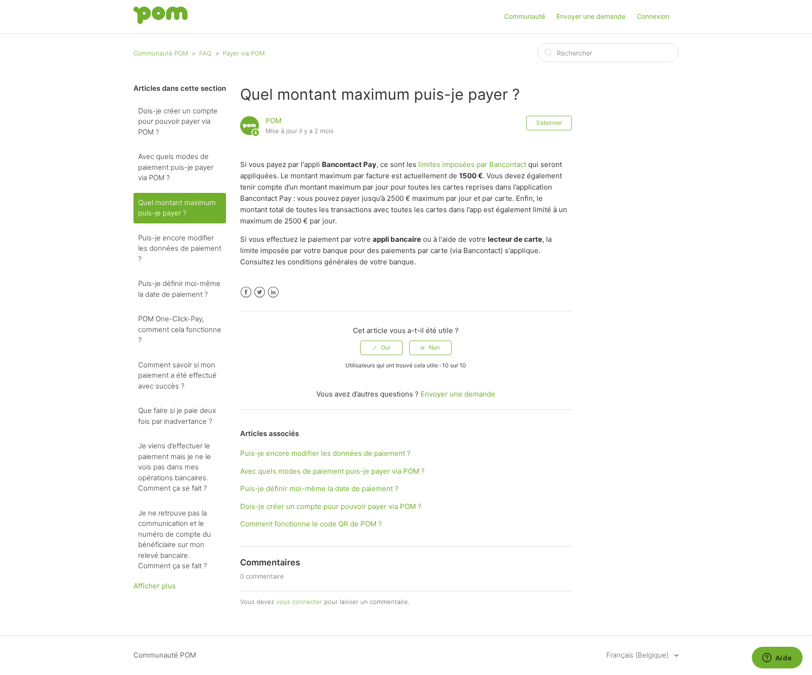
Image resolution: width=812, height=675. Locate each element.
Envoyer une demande (590, 16)
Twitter (259, 292)
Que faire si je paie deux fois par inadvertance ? (177, 416)
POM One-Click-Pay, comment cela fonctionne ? (179, 329)
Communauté (524, 16)
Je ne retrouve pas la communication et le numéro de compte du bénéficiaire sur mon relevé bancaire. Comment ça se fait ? (174, 539)
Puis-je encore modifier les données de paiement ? (179, 248)
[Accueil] (160, 21)
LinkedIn (273, 292)
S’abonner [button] (549, 122)
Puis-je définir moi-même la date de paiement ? (179, 289)
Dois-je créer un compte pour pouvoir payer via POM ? (178, 121)
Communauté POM (160, 53)
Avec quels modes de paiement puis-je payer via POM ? (175, 167)
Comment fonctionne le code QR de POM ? (311, 523)
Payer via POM (244, 53)
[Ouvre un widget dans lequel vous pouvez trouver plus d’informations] (777, 658)
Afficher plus (154, 585)
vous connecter (299, 601)
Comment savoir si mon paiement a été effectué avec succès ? (177, 375)
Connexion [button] (653, 16)
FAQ (205, 53)
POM (273, 120)
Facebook (246, 292)
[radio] (381, 348)
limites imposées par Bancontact (472, 164)
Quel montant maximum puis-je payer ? (177, 208)
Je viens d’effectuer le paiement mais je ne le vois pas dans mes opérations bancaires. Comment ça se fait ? (174, 466)
